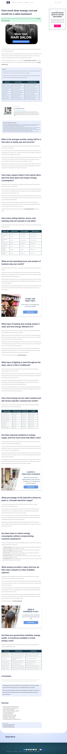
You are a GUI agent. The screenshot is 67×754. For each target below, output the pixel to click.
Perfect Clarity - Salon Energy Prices (9, 717)
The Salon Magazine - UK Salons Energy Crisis (11, 707)
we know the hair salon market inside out (13, 124)
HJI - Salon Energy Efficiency (8, 713)
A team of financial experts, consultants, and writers (20, 110)
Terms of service (25, 751)
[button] (26, 2)
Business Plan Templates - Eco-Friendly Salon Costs (12, 719)
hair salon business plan (29, 208)
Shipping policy (31, 751)
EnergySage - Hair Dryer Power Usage (9, 714)
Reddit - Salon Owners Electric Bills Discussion (11, 706)
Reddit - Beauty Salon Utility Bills (8, 709)
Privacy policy (20, 751)
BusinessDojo (10, 751)
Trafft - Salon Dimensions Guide (8, 712)
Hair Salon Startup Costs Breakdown (8, 725)
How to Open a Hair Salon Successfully (9, 726)
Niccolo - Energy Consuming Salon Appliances (11, 710)
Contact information (37, 751)
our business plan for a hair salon (30, 60)
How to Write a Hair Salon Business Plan (9, 724)
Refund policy (15, 751)
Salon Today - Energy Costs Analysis (9, 716)
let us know (26, 131)
